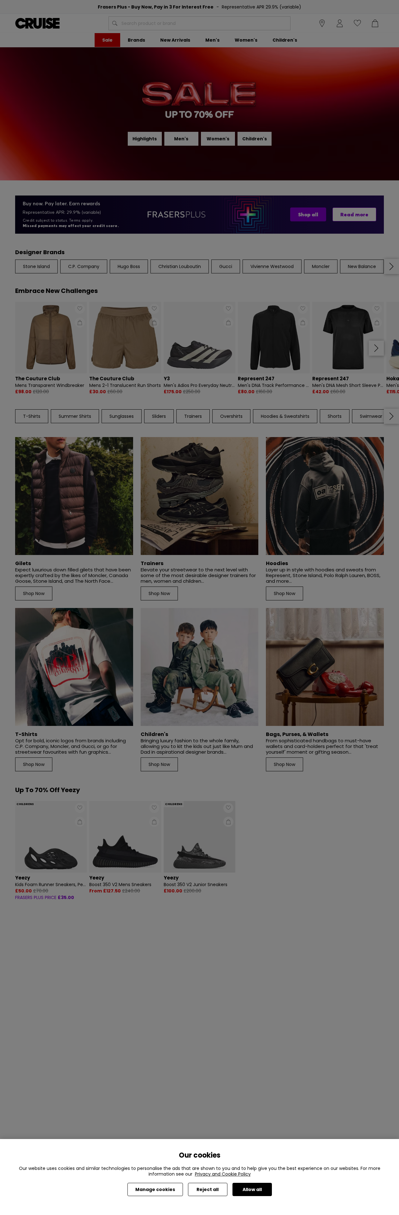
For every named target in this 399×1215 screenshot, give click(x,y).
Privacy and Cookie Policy (223, 1174)
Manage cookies (155, 1189)
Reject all (208, 1189)
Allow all (252, 1189)
